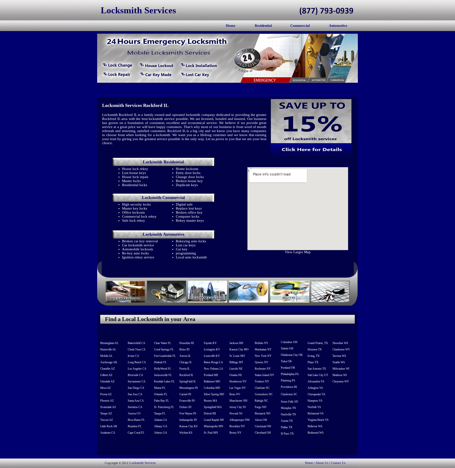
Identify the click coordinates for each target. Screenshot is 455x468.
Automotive (338, 26)
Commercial (300, 26)
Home (230, 26)
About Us (321, 463)
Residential (263, 26)
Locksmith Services (142, 463)
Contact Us (338, 463)
